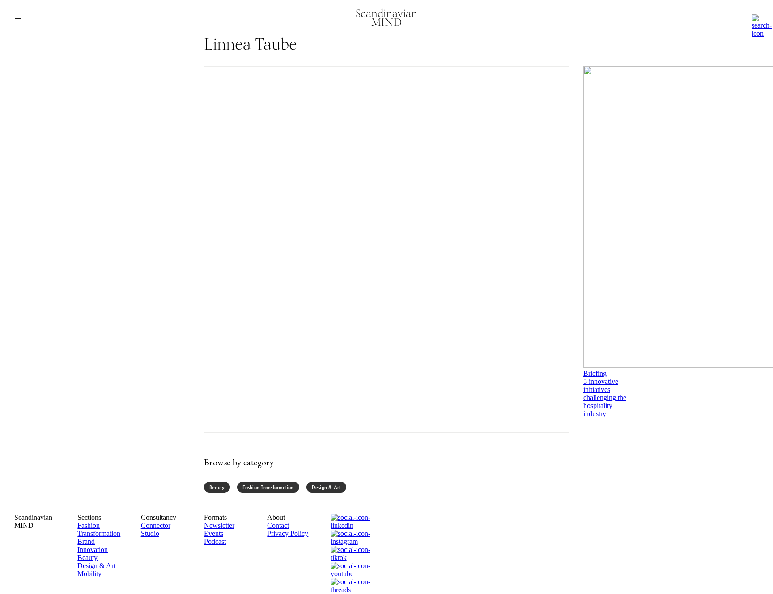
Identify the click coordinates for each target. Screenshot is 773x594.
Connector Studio (155, 529)
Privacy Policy (287, 533)
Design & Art (326, 487)
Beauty (217, 487)
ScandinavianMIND (386, 18)
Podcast (215, 541)
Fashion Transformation (267, 487)
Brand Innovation (92, 545)
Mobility (89, 573)
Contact (278, 525)
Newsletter (219, 525)
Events (213, 533)
